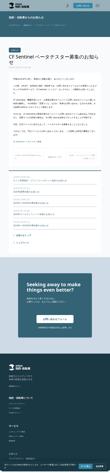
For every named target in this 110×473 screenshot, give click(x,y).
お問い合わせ (82, 5)
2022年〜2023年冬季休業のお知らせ (28, 157)
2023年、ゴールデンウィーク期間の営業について (82, 157)
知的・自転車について (21, 397)
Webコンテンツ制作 (16, 436)
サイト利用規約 (14, 408)
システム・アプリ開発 (17, 432)
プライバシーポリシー (17, 404)
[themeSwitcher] (67, 5)
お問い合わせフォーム (55, 319)
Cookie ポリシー (15, 413)
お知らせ (13, 453)
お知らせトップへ (55, 157)
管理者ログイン (14, 386)
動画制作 (12, 441)
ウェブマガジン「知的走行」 (23, 458)
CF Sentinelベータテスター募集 (27, 141)
